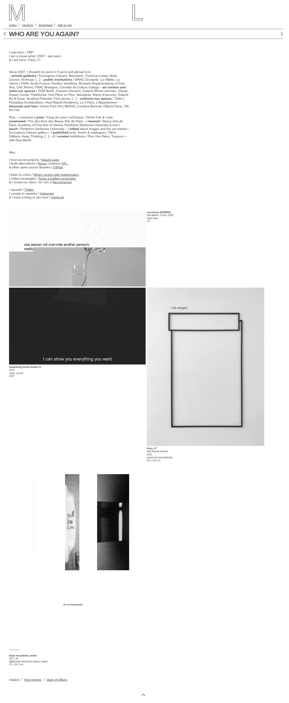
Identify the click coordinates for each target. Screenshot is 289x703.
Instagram (47, 193)
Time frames (32, 680)
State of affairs (57, 680)
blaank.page (50, 160)
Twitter (29, 189)
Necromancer (62, 182)
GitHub (58, 167)
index (13, 25)
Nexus (42, 163)
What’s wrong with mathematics (56, 174)
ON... (65, 163)
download (45, 25)
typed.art (57, 197)
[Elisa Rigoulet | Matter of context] (280, 34)
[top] (143, 696)
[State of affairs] (6, 34)
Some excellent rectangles (57, 178)
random (27, 25)
